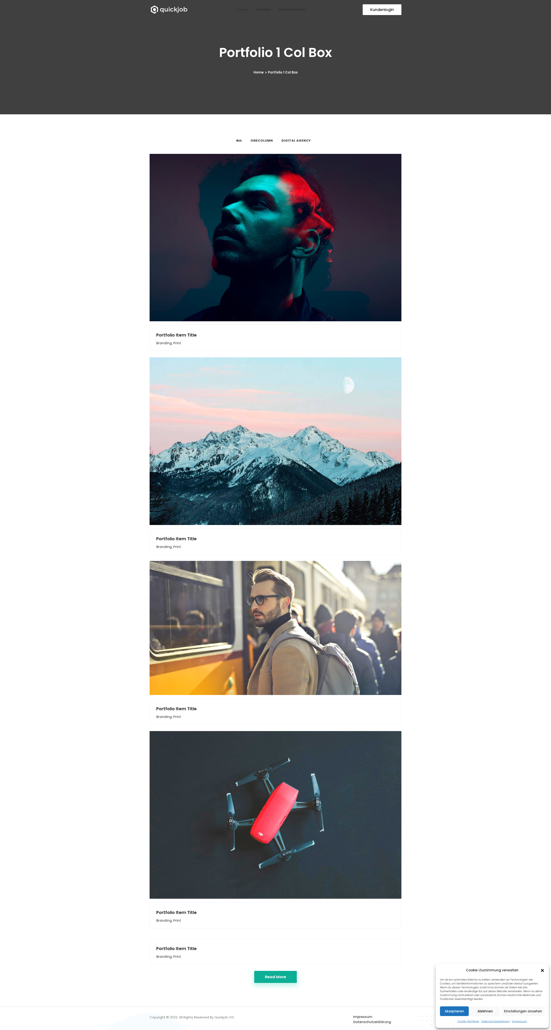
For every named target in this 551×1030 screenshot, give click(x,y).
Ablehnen (485, 1011)
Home (242, 9)
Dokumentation (292, 9)
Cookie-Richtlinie (468, 1021)
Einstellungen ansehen (523, 1011)
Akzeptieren (454, 1011)
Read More (275, 976)
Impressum (519, 1021)
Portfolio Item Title (176, 335)
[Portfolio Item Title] (267, 234)
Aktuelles (263, 9)
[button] (542, 970)
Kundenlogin (382, 9)
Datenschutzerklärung (495, 1021)
